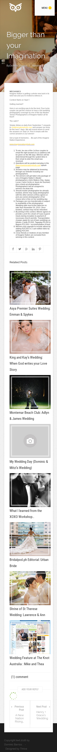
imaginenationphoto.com (22, 127)
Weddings (37, 65)
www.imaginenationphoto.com (22, 144)
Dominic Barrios (18, 65)
